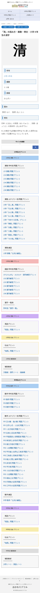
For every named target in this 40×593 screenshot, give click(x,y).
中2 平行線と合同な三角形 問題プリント (18, 452)
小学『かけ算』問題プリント (14, 212)
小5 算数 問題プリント (11, 186)
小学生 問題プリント (30, 11)
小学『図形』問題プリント (13, 235)
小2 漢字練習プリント (11, 278)
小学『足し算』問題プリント (14, 205)
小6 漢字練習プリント (11, 294)
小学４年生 (8, 76)
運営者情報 (28, 578)
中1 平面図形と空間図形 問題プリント (17, 437)
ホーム (10, 11)
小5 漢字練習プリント (11, 290)
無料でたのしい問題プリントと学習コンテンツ (20, 584)
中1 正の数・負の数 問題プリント (16, 422)
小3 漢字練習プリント (11, 282)
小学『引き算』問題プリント (14, 209)
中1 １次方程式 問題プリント (14, 429)
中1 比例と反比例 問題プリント (15, 433)
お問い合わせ (10, 19)
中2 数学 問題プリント (11, 403)
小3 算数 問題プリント (11, 179)
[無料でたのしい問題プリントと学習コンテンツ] (20, 7)
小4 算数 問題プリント (11, 183)
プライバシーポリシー (17, 578)
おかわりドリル (20, 587)
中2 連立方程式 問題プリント (14, 444)
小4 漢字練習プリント (11, 286)
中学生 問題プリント (10, 15)
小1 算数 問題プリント (11, 171)
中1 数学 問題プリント (11, 399)
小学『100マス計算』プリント (15, 220)
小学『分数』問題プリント (13, 227)
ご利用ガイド (30, 15)
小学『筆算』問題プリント (13, 224)
